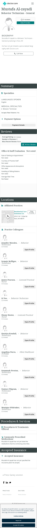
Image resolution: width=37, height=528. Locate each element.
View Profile (31, 212)
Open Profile (29, 250)
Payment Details (18, 125)
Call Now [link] (20, 54)
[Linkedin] (7, 482)
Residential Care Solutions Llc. (20, 213)
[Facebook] (4, 482)
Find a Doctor (22, 494)
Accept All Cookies (18, 525)
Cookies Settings (18, 516)
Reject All (18, 520)
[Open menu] (32, 3)
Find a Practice (7, 494)
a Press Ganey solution (13, 475)
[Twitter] (10, 482)
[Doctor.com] (10, 4)
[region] (18, 516)
